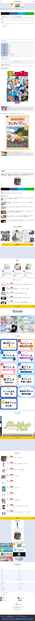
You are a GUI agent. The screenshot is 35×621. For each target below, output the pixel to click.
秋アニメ (2, 586)
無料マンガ (20, 580)
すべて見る (17, 518)
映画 (19, 574)
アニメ (2, 571)
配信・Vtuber (20, 578)
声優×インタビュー (21, 589)
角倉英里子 (9, 45)
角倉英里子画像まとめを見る (17, 244)
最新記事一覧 (2, 583)
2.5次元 (2, 578)
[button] (17, 22)
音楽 (1, 577)
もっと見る (17, 437)
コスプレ (20, 577)
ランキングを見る (17, 306)
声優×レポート (2, 590)
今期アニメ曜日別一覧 (21, 583)
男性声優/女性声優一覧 (3, 589)
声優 (5, 193)
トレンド (2, 580)
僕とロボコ (9, 54)
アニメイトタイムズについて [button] (4, 592)
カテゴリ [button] (2, 568)
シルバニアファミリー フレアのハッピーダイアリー (15, 55)
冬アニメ (20, 586)
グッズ (2, 574)
